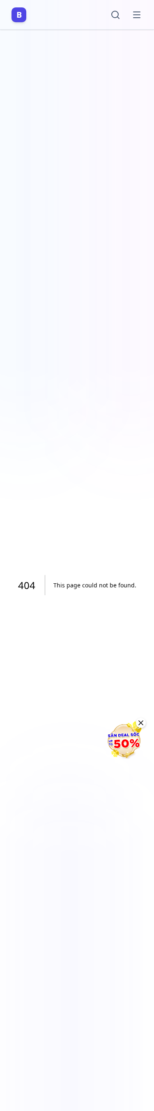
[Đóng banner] (141, 723)
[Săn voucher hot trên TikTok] (123, 740)
